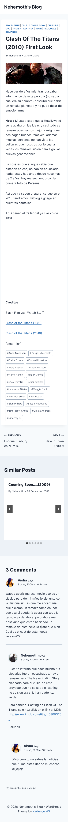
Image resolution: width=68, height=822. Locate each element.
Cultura (53, 25)
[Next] (58, 509)
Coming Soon (37, 25)
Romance (11, 32)
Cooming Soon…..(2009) (29, 485)
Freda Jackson (37, 367)
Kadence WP (42, 811)
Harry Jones (35, 374)
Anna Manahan (16, 353)
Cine (24, 25)
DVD (8, 28)
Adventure (13, 25)
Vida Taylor (14, 418)
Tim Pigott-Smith (17, 410)
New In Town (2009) (55, 441)
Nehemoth (15, 55)
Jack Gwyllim (15, 382)
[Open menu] (60, 7)
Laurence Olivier (17, 389)
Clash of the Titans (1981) (23, 323)
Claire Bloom (15, 360)
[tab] (27, 543)
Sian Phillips (14, 403)
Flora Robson (15, 367)
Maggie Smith (39, 389)
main (39, 28)
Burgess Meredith (40, 353)
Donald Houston (37, 360)
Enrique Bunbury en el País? (15, 441)
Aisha (22, 580)
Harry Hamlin (15, 374)
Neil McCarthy (16, 396)
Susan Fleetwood (36, 403)
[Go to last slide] (10, 509)
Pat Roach (35, 396)
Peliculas (50, 28)
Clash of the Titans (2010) (24, 333)
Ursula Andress (41, 410)
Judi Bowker (35, 382)
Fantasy (28, 28)
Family (17, 28)
